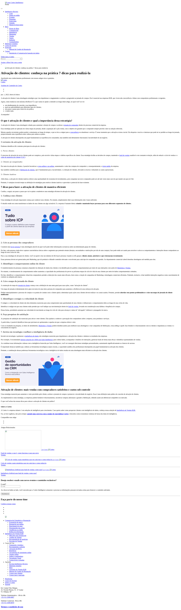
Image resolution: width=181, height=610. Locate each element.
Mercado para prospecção (17, 535)
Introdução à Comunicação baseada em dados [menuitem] (24, 53)
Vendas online (14, 554)
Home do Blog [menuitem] (14, 28)
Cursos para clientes (15, 573)
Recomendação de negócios (18, 539)
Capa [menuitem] (11, 13)
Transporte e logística (16, 545)
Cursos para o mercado (16, 575)
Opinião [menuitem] (12, 23)
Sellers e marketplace (16, 556)
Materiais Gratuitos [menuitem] (11, 44)
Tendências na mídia (16, 530)
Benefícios (12, 551)
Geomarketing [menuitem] (14, 42)
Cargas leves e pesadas (16, 560)
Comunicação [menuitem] (13, 30)
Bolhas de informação (16, 532)
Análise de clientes (15, 537)
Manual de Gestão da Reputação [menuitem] (20, 49)
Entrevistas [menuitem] (12, 21)
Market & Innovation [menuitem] (16, 25)
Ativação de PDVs (15, 549)
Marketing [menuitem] (12, 34)
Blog (10, 568)
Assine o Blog (6, 62)
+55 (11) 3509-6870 (7, 603)
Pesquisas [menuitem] (12, 19)
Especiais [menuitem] (8, 47)
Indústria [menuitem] (12, 40)
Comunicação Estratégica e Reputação (17, 520)
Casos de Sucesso (11, 581)
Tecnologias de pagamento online (20, 552)
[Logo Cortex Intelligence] (14, 2)
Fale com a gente (16, 62)
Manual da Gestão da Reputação (20, 571)
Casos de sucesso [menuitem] (10, 45)
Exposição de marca (16, 522)
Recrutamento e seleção (17, 547)
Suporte (7, 584)
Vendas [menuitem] (11, 36)
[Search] (21, 59)
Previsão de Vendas (15, 541)
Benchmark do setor (16, 526)
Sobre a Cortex (10, 582)
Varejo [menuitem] (11, 38)
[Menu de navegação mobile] (2, 8)
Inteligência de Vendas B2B (14, 534)
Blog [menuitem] (6, 27)
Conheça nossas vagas (8, 504)
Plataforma (8, 579)
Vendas (3, 455)
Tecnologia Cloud (15, 558)
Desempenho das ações (17, 528)
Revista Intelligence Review (18, 564)
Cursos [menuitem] (7, 51)
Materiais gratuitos (15, 566)
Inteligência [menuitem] (13, 32)
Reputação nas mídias (16, 524)
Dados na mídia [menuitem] (14, 15)
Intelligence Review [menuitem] (11, 11)
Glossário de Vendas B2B (17, 569)
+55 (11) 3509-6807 (7, 597)
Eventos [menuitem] (12, 17)
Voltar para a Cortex (7, 57)
